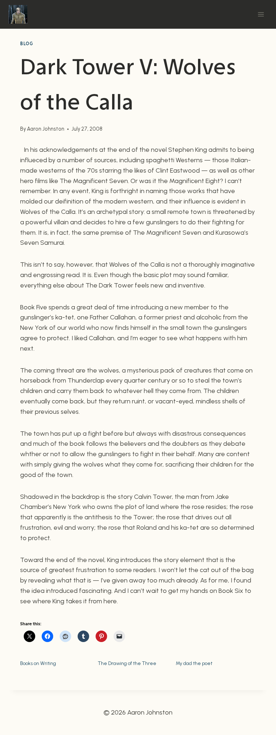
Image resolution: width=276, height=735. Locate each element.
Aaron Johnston (45, 129)
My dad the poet (194, 663)
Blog (26, 43)
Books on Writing (38, 663)
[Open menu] (260, 14)
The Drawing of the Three (127, 663)
